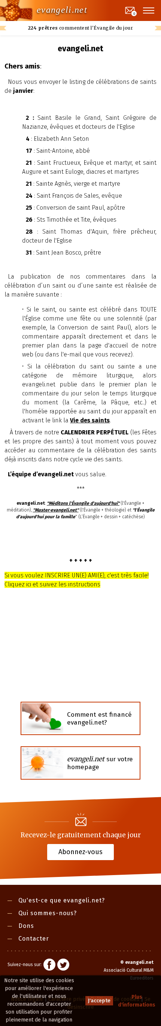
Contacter (33, 938)
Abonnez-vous (80, 851)
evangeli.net (62, 10)
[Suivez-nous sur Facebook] (49, 966)
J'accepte (99, 1001)
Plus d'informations (136, 1001)
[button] (149, 10)
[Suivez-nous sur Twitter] (63, 966)
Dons (26, 925)
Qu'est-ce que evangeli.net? (61, 900)
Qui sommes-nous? (47, 913)
